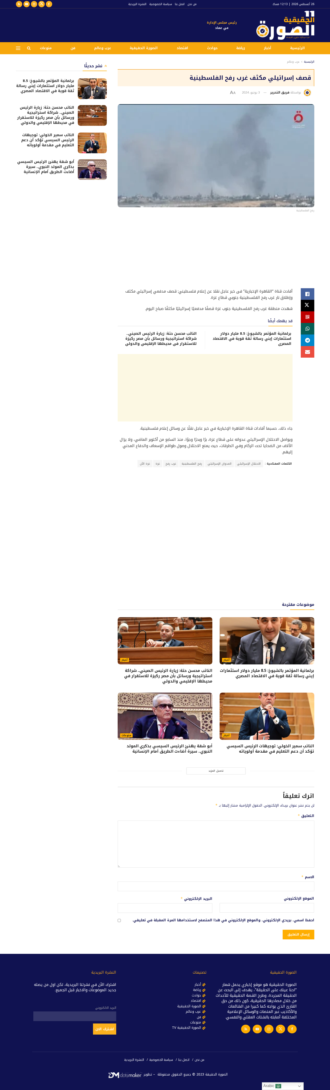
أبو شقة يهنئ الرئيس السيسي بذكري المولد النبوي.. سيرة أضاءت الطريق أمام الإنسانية (169, 748)
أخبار (267, 48)
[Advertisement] (104, 24)
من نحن (192, 4)
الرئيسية (297, 48)
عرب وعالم (102, 48)
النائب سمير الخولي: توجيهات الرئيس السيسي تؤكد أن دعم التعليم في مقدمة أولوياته (270, 748)
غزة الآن (145, 463)
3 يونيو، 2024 (251, 92)
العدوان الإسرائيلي (219, 463)
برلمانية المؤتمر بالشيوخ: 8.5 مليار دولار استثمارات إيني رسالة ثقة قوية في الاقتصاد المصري (252, 338)
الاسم (307, 877)
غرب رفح (170, 463)
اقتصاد (182, 48)
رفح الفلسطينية (192, 463)
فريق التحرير (279, 92)
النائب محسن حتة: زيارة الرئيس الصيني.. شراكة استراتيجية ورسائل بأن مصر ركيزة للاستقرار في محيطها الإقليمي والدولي (161, 338)
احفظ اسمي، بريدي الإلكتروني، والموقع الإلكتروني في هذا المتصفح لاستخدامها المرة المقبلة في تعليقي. (223, 920)
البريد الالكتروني (105, 1008)
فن (73, 48)
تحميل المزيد (215, 770)
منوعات (46, 48)
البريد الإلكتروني (196, 899)
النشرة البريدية (137, 4)
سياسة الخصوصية (160, 4)
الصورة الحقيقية (144, 48)
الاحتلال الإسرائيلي (249, 463)
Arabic (269, 1086)
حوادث (212, 48)
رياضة (240, 48)
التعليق (306, 816)
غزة (158, 463)
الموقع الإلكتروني (299, 898)
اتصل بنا (180, 4)
